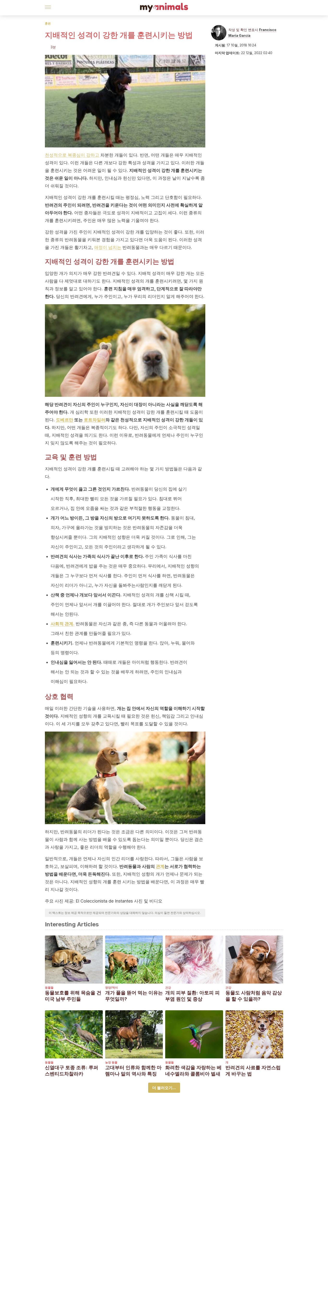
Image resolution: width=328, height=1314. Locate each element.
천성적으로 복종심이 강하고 (72, 155)
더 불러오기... (164, 1087)
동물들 (49, 987)
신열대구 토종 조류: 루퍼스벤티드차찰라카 (71, 1071)
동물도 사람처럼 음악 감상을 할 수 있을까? (253, 996)
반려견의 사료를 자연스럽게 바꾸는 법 (253, 1071)
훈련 (48, 23)
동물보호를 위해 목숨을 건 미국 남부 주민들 (73, 996)
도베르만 (64, 419)
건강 (168, 987)
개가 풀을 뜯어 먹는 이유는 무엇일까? (134, 996)
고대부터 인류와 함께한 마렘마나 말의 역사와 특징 (133, 1071)
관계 (160, 866)
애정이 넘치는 (107, 247)
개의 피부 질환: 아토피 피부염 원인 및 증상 (192, 996)
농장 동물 (111, 1062)
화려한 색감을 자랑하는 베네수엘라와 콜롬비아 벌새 (193, 1071)
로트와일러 (94, 419)
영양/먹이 (111, 987)
